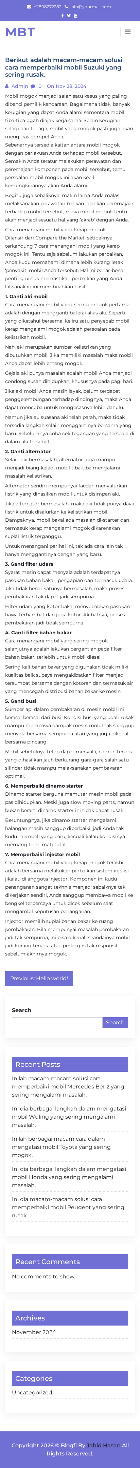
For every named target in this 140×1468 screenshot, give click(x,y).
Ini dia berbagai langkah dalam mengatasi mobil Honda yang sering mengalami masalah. (69, 1177)
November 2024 (34, 1332)
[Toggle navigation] (127, 32)
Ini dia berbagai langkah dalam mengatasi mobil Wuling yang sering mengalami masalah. (69, 1116)
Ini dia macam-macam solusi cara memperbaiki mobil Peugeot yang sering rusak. (68, 1207)
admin (19, 86)
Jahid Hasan (104, 1445)
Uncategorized (32, 1392)
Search (21, 1010)
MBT (20, 31)
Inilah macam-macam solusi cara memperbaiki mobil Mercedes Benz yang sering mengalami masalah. (68, 1086)
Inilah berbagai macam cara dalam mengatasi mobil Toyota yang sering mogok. (61, 1147)
